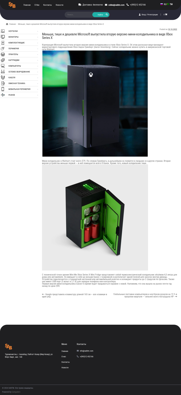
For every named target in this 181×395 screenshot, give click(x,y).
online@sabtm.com (116, 5)
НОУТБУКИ (13, 31)
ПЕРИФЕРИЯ (13, 48)
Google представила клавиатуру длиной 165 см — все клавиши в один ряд (74, 295)
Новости (59, 5)
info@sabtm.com (86, 351)
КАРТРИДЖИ (13, 60)
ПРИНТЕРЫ (13, 54)
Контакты (47, 5)
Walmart (50, 49)
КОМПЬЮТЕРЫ (14, 66)
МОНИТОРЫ (13, 37)
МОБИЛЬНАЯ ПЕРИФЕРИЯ (19, 89)
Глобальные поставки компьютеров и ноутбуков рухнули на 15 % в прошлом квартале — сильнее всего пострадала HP (145, 295)
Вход (144, 14)
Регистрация (152, 14)
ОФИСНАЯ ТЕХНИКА (16, 83)
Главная (27, 5)
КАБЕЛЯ (11, 77)
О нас (37, 5)
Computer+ (16, 392)
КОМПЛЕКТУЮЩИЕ (16, 43)
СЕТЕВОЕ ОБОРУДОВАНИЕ (19, 72)
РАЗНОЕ (11, 95)
